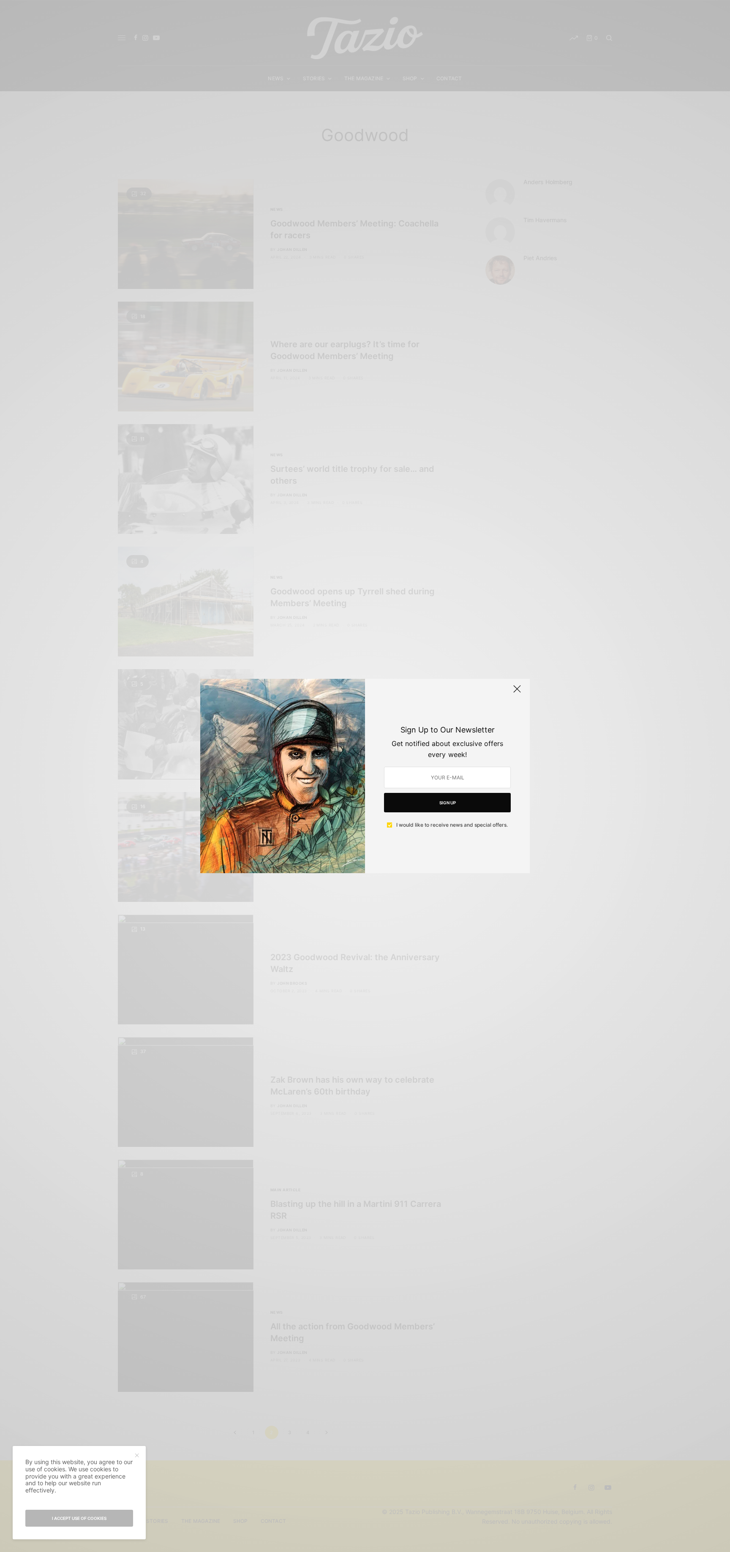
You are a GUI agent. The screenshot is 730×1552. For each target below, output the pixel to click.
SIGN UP (447, 802)
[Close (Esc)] (517, 692)
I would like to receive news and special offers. (452, 825)
